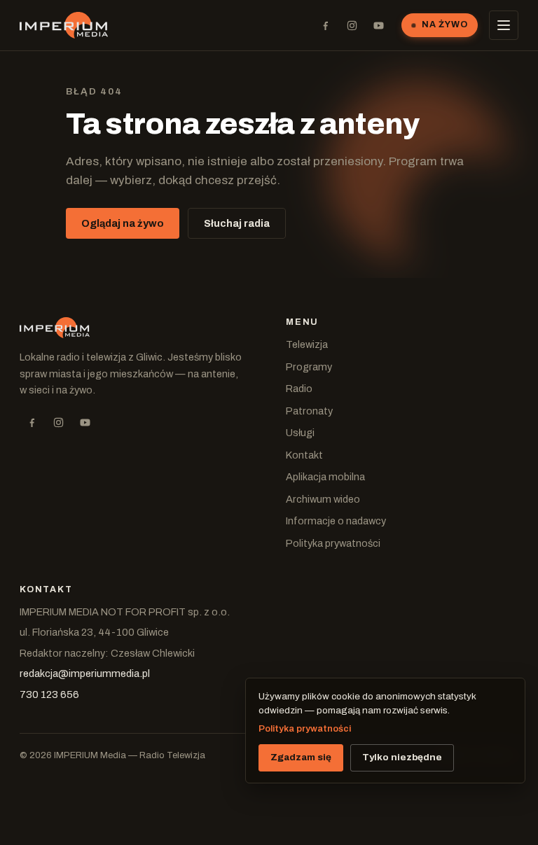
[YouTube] (378, 25)
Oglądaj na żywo (122, 223)
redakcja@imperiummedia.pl (85, 673)
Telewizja (307, 344)
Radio (299, 388)
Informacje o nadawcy (336, 520)
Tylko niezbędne (402, 757)
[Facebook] (325, 25)
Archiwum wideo (323, 499)
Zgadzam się (300, 757)
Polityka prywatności (333, 543)
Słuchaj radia (237, 223)
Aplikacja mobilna (325, 476)
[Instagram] (352, 25)
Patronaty (309, 411)
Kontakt (304, 455)
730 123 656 (49, 694)
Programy (309, 366)
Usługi (300, 432)
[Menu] (503, 25)
